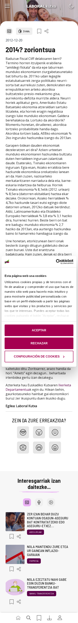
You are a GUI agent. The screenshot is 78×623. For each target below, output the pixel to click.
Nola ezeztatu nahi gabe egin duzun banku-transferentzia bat (47, 583)
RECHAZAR (39, 343)
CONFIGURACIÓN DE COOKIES (37, 356)
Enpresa (33, 561)
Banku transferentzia (41, 593)
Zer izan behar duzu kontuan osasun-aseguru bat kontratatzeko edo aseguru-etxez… (47, 520)
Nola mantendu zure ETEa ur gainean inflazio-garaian (47, 550)
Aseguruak (35, 532)
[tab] (27, 502)
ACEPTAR (39, 330)
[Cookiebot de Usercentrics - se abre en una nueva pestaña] (56, 261)
